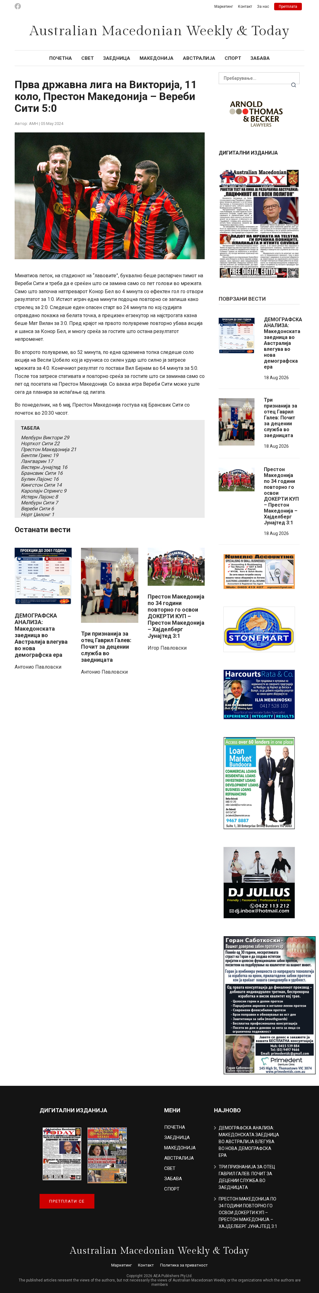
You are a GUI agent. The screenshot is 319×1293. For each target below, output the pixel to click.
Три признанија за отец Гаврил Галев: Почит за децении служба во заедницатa (106, 646)
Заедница (116, 58)
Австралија (199, 58)
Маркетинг (223, 6)
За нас (263, 6)
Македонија (157, 58)
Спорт (233, 58)
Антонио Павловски (38, 667)
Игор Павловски (167, 648)
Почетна (60, 58)
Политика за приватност (184, 1265)
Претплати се (67, 1201)
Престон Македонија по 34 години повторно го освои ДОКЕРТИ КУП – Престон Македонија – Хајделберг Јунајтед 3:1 (176, 616)
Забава (260, 58)
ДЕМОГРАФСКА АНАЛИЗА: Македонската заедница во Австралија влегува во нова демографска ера (41, 635)
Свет (87, 58)
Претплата (288, 6)
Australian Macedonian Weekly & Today (159, 31)
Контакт (245, 6)
